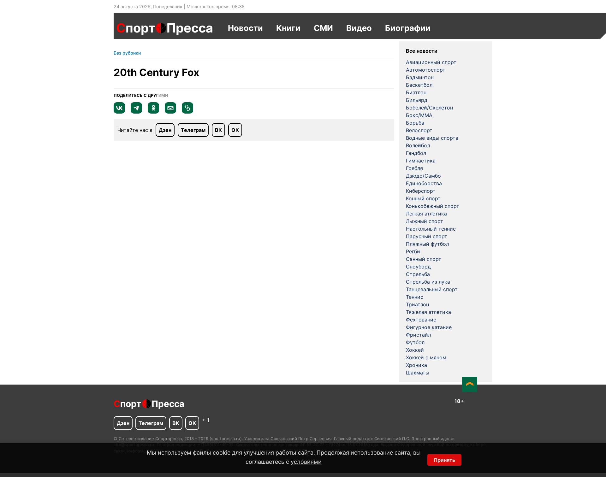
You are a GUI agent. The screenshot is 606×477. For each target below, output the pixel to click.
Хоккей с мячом (426, 357)
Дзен (165, 130)
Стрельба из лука (428, 282)
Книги (288, 28)
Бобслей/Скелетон (429, 107)
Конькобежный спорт (432, 206)
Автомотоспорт (425, 70)
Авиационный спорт (431, 62)
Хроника (416, 365)
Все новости (421, 51)
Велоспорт (419, 130)
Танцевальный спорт (432, 289)
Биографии (408, 28)
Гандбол (416, 153)
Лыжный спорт (424, 221)
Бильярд (416, 100)
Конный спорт (423, 198)
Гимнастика (421, 160)
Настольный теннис (431, 229)
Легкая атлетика (426, 213)
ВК (218, 130)
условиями (306, 461)
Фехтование (421, 319)
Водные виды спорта (432, 138)
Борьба (415, 123)
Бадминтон (420, 77)
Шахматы (417, 372)
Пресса (189, 28)
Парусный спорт (426, 236)
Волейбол (418, 145)
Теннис (414, 297)
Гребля (414, 168)
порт (135, 28)
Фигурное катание (429, 327)
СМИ (323, 28)
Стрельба (418, 274)
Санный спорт (423, 259)
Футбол (415, 342)
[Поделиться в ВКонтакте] (119, 112)
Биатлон (416, 92)
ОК (235, 130)
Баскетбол (419, 85)
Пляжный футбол (427, 244)
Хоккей (415, 350)
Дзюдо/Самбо (423, 176)
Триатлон (417, 304)
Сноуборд (418, 266)
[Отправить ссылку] (187, 112)
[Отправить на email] (170, 112)
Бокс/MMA (419, 115)
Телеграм (193, 130)
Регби (413, 251)
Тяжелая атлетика (428, 312)
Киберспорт (421, 191)
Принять (444, 460)
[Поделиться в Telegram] (136, 112)
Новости (245, 28)
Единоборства (424, 183)
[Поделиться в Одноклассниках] (153, 112)
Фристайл (418, 335)
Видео (359, 28)
